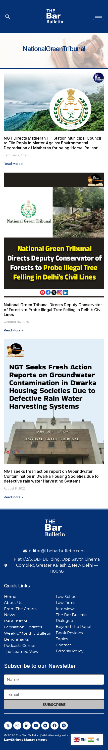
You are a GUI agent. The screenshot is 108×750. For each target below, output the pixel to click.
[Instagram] (17, 726)
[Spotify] (64, 726)
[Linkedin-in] (27, 726)
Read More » (13, 164)
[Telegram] (45, 726)
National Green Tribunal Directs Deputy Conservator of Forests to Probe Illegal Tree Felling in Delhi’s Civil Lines (53, 309)
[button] (7, 16)
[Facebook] (54, 726)
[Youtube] (36, 726)
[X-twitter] (8, 726)
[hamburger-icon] (98, 16)
